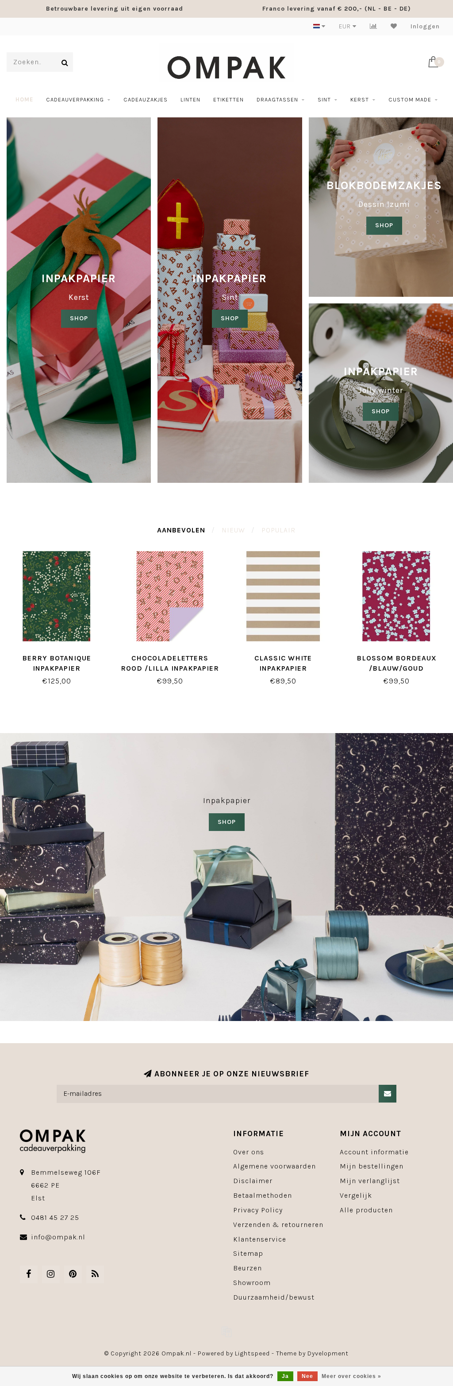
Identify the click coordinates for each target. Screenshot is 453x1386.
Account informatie (374, 1152)
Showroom (252, 1282)
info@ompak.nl (58, 1237)
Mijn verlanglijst (370, 1180)
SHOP (79, 318)
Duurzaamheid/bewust (274, 1297)
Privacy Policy (258, 1210)
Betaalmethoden (262, 1195)
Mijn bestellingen (371, 1166)
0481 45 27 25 (55, 1217)
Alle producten (366, 1210)
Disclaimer (253, 1180)
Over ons (248, 1152)
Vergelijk (356, 1195)
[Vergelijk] (373, 26)
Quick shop (61, 655)
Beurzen (247, 1268)
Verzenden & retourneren (278, 1224)
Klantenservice (259, 1239)
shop (230, 318)
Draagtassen (277, 99)
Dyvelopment (328, 1353)
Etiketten (228, 99)
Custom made (409, 99)
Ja (285, 1376)
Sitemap (248, 1253)
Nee (307, 1376)
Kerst (359, 99)
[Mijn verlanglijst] (394, 26)
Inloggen (425, 26)
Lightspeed (252, 1353)
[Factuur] (226, 1331)
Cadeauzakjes (145, 99)
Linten (190, 99)
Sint (324, 99)
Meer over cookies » (351, 1376)
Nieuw (233, 530)
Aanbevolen (181, 530)
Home (24, 99)
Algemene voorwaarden (274, 1166)
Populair (278, 530)
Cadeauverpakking (75, 99)
